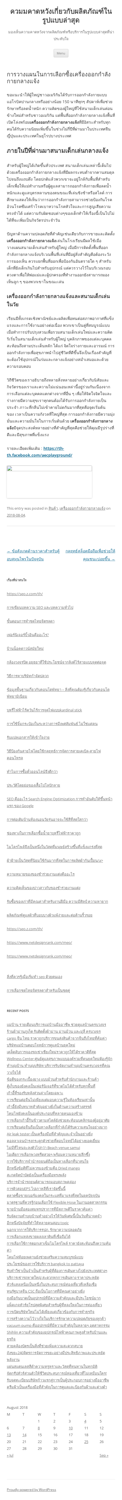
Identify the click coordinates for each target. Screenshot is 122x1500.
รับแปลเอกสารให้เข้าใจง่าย (28, 737)
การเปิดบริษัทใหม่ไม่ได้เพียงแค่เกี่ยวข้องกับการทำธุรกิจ (50, 1311)
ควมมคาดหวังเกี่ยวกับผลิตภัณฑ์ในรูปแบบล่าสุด (61, 16)
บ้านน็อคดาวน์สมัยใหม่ (25, 648)
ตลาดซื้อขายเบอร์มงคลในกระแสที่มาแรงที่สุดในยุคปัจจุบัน (53, 1195)
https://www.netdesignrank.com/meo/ (39, 942)
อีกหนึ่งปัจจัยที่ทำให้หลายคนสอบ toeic (38, 1222)
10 (71, 1427)
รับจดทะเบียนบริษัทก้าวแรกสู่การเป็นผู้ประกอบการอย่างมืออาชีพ (58, 1380)
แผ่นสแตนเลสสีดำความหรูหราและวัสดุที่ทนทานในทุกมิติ (52, 1366)
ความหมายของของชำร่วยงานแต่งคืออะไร (41, 874)
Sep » (104, 1455)
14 (24, 1434)
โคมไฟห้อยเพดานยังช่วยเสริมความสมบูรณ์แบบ (45, 1257)
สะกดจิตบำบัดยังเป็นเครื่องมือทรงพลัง (36, 1174)
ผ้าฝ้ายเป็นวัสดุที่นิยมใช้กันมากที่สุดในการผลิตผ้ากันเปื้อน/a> (55, 860)
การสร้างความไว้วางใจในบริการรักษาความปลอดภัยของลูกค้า (56, 1318)
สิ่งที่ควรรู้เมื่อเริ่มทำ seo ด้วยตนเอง (34, 976)
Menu (61, 53)
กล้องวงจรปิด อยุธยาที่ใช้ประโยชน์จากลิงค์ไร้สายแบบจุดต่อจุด (56, 662)
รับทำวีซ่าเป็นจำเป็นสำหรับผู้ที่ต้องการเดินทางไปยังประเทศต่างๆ (57, 1270)
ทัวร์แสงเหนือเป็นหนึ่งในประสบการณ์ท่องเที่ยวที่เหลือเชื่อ (52, 1284)
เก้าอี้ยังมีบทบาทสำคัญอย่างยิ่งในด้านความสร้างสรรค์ (49, 1106)
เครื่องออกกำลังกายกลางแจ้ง (82, 508)
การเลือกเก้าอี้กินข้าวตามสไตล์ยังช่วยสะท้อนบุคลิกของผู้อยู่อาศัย (58, 1120)
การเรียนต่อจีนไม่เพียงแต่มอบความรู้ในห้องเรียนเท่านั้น (51, 1099)
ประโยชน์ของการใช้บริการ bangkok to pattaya (45, 1263)
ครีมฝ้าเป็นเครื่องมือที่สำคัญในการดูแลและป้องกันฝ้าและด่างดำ (57, 1386)
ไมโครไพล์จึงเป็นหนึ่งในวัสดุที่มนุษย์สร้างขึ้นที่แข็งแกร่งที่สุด (54, 846)
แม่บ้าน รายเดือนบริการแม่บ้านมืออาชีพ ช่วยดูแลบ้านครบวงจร (56, 1024)
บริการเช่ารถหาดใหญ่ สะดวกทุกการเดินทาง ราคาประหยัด (53, 1277)
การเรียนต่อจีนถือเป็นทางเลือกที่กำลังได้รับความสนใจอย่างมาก (57, 1127)
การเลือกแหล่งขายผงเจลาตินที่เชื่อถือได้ (38, 1236)
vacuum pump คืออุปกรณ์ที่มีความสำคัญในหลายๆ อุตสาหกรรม (58, 1325)
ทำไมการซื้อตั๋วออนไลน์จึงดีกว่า (32, 771)
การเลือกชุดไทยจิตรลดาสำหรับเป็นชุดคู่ (38, 990)
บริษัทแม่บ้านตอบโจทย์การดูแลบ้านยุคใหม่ (41, 1045)
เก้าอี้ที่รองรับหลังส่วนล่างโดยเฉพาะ (35, 1092)
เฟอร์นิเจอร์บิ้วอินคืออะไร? (28, 634)
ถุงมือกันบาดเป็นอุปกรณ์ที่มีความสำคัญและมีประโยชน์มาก (54, 1298)
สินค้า (53, 508)
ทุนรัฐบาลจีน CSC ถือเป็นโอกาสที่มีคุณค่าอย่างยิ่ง (46, 1291)
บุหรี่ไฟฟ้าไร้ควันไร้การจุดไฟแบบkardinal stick (44, 710)
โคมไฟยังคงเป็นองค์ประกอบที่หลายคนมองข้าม (45, 1113)
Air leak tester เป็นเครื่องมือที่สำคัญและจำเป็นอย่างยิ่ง (49, 1133)
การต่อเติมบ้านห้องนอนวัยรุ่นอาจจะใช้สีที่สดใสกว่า (47, 819)
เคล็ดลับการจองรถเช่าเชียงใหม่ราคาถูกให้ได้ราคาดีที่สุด (51, 1051)
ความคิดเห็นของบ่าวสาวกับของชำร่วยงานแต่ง (43, 887)
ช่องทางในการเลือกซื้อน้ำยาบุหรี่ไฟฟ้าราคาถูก (44, 833)
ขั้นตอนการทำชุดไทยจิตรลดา (30, 621)
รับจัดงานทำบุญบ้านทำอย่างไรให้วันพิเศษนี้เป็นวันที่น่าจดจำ (54, 1216)
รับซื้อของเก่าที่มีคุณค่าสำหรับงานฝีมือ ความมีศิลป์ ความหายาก (57, 901)
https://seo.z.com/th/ (25, 593)
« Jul (10, 1455)
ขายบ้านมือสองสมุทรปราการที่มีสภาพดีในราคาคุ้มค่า (49, 1209)
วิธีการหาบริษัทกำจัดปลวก (28, 675)
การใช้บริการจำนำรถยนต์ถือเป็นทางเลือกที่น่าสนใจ (48, 1161)
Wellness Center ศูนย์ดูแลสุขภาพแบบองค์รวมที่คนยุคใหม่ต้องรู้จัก (59, 1058)
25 (86, 1441)
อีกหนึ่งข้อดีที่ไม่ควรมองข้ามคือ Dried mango (43, 1168)
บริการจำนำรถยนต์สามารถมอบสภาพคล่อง (41, 1181)
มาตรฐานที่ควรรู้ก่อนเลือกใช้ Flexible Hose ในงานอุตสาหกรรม (57, 1202)
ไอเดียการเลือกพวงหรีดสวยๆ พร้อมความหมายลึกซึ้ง (48, 1154)
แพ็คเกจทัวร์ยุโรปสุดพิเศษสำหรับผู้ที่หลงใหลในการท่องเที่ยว (54, 1304)
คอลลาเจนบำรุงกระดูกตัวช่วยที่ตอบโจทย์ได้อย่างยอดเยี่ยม (53, 1140)
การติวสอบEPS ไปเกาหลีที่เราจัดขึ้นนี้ (36, 1188)
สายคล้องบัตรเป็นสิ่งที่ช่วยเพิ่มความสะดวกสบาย (45, 1345)
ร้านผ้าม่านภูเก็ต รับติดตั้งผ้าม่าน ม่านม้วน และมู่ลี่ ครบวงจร (54, 1031)
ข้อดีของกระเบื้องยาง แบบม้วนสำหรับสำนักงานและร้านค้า (53, 1079)
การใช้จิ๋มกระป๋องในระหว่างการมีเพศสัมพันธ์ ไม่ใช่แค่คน (52, 723)
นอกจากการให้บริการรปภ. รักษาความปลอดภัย (44, 1229)
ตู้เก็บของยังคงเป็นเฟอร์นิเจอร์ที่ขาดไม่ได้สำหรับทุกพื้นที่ (51, 1086)
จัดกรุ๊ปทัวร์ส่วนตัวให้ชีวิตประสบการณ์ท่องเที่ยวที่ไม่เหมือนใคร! (57, 1373)
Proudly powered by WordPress (31, 1489)
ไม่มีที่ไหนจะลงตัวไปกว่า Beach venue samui (43, 1147)
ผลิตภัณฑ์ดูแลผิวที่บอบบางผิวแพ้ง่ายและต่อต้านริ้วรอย (49, 915)
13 (9, 1434)
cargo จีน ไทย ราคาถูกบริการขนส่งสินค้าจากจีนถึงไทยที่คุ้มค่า (57, 1038)
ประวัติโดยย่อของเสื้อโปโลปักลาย (33, 785)
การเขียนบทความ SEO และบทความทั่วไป (40, 607)
